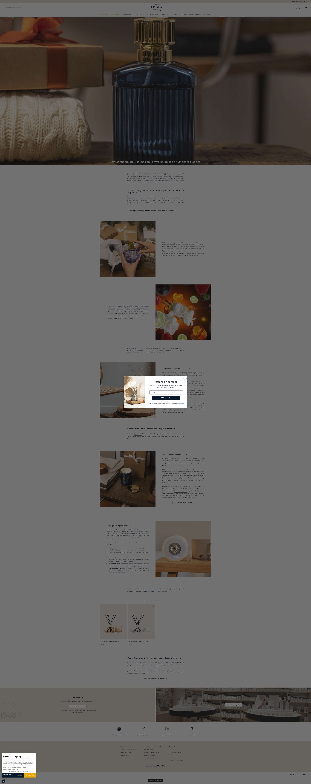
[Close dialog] (185, 378)
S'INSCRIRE (166, 398)
